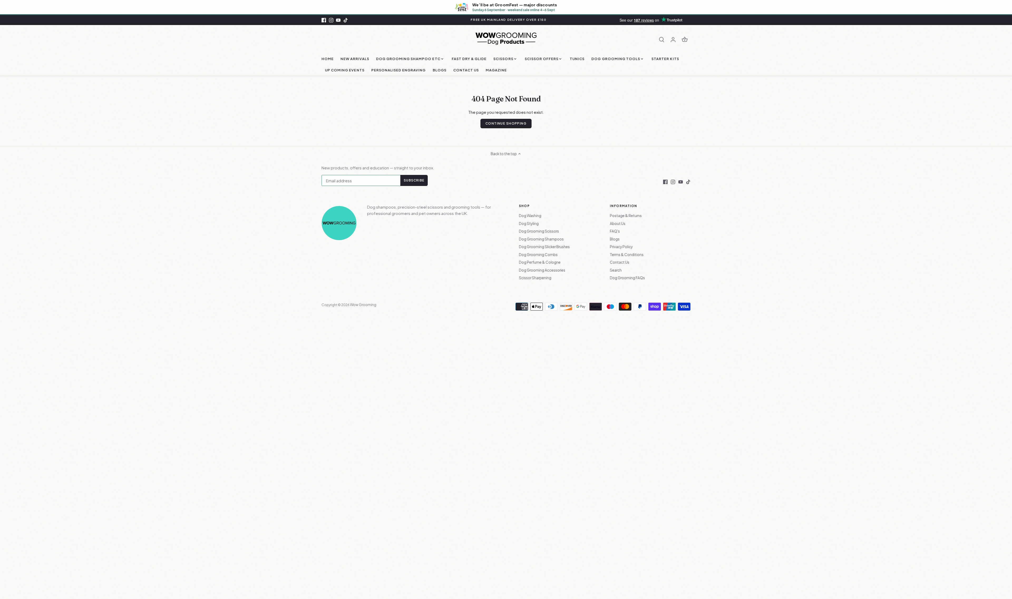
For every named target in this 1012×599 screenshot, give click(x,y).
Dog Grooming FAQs (627, 278)
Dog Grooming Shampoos (541, 239)
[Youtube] (338, 20)
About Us (617, 223)
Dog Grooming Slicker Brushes (544, 246)
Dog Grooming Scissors (539, 231)
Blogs (615, 239)
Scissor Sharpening (535, 278)
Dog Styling (529, 223)
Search (616, 270)
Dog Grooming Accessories (542, 270)
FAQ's (615, 231)
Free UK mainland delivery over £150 (508, 20)
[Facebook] (324, 20)
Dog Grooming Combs (538, 254)
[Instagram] (331, 20)
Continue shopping (506, 123)
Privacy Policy (621, 246)
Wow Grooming (363, 304)
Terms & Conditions (627, 254)
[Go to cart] (685, 39)
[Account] (673, 39)
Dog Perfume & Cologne (540, 262)
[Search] (661, 39)
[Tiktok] (345, 20)
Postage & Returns (626, 215)
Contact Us (619, 262)
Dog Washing (530, 215)
